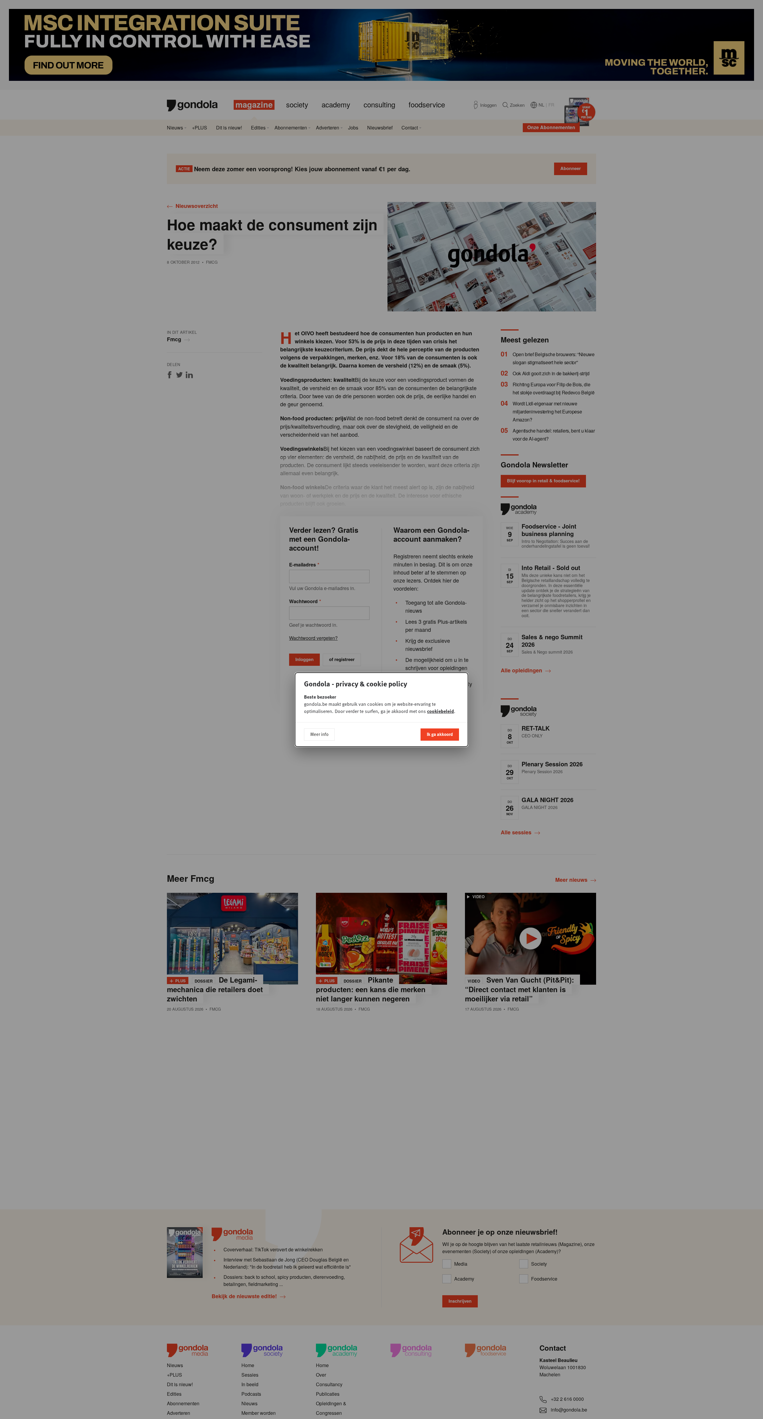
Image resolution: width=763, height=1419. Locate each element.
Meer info (319, 734)
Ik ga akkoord (440, 734)
